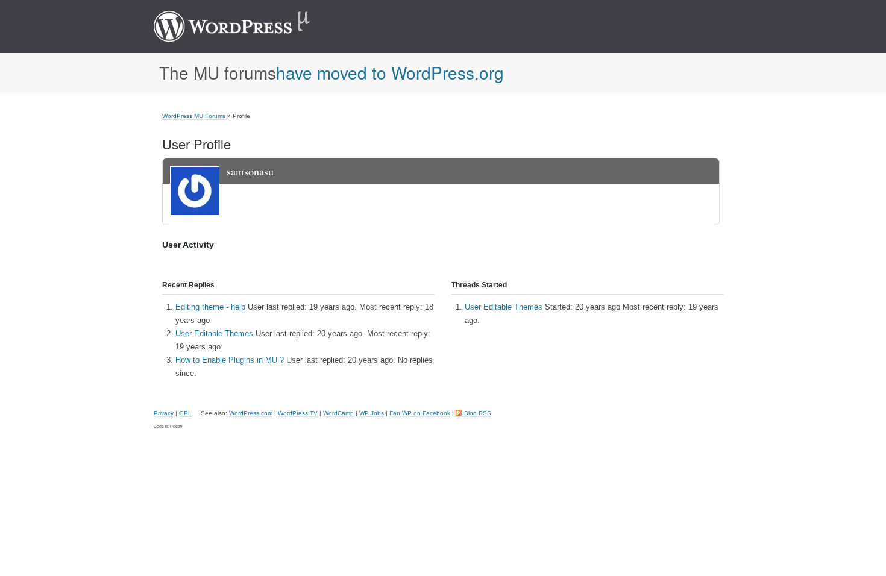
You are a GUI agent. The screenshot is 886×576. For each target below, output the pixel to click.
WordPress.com (250, 413)
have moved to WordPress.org (390, 72)
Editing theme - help (210, 306)
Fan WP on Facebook (419, 413)
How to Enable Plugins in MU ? (229, 360)
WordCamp (338, 413)
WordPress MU (244, 26)
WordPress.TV (298, 413)
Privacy (164, 413)
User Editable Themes (214, 333)
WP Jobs (371, 413)
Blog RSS (477, 413)
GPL (185, 413)
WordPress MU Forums (193, 116)
